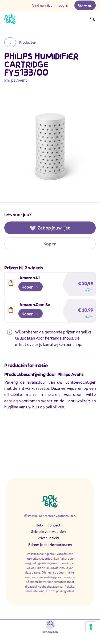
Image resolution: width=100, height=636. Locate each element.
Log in (63, 5)
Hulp (39, 525)
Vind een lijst (42, 5)
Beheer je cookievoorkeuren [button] (50, 544)
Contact (54, 525)
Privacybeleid (48, 537)
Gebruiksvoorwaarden (48, 531)
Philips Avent (15, 80)
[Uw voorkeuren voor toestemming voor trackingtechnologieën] (91, 627)
